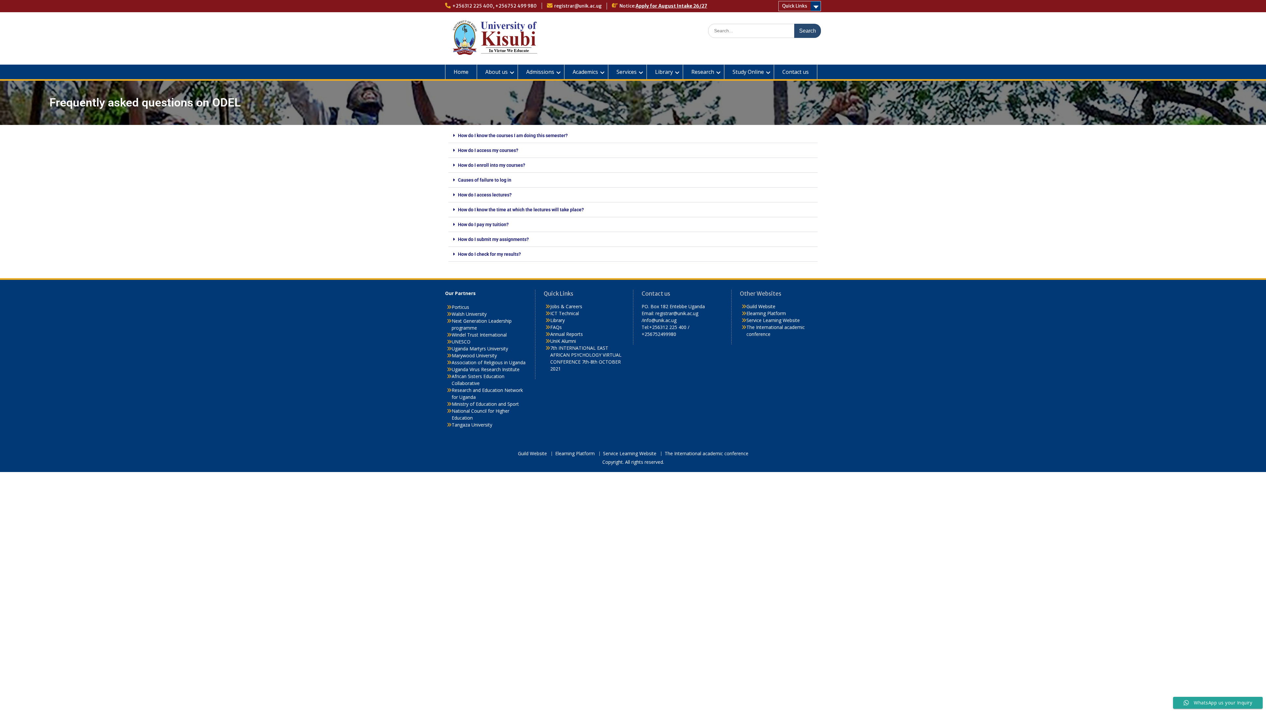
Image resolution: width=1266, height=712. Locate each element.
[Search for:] (764, 30)
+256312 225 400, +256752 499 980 (494, 6)
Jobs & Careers (566, 306)
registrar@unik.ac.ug (578, 6)
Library (664, 71)
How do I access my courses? (488, 150)
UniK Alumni (563, 341)
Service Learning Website (773, 320)
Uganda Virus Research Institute (486, 369)
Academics (585, 71)
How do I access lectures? (485, 194)
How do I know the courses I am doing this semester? (513, 135)
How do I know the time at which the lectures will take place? (521, 209)
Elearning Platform (766, 313)
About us (496, 71)
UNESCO (461, 342)
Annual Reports (566, 334)
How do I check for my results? (489, 254)
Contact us (795, 71)
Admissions (540, 71)
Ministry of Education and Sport (485, 404)
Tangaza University (472, 425)
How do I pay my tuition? (483, 224)
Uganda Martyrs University (480, 348)
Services (627, 71)
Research (702, 71)
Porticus (460, 307)
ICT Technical (564, 313)
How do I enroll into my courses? (491, 165)
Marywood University (474, 355)
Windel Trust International (479, 335)
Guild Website (760, 306)
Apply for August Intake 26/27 (671, 6)
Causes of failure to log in (484, 180)
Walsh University (469, 314)
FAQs (556, 327)
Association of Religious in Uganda (489, 362)
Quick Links (794, 6)
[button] (633, 135)
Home (461, 71)
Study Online (748, 71)
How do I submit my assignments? (493, 239)
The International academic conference (706, 454)
